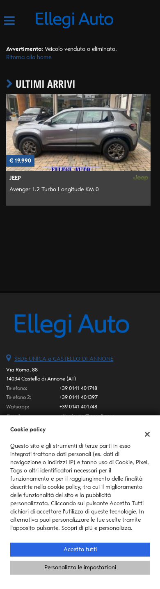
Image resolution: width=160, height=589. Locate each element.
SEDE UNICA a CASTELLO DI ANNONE (63, 358)
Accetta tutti (80, 549)
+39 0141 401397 (78, 397)
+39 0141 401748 (78, 388)
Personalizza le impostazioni (80, 567)
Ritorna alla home (28, 57)
